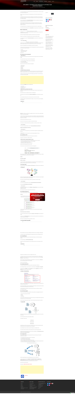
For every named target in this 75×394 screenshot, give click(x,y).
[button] (37, 194)
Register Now (37, 199)
